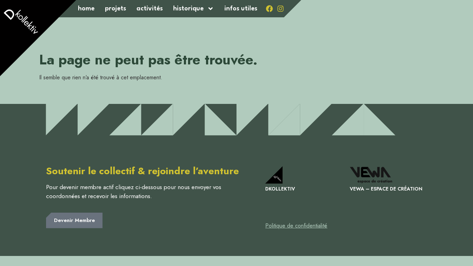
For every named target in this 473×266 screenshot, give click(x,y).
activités (149, 9)
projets (115, 9)
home (86, 9)
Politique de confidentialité (296, 226)
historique (188, 9)
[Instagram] (280, 8)
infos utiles (240, 9)
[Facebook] (269, 8)
